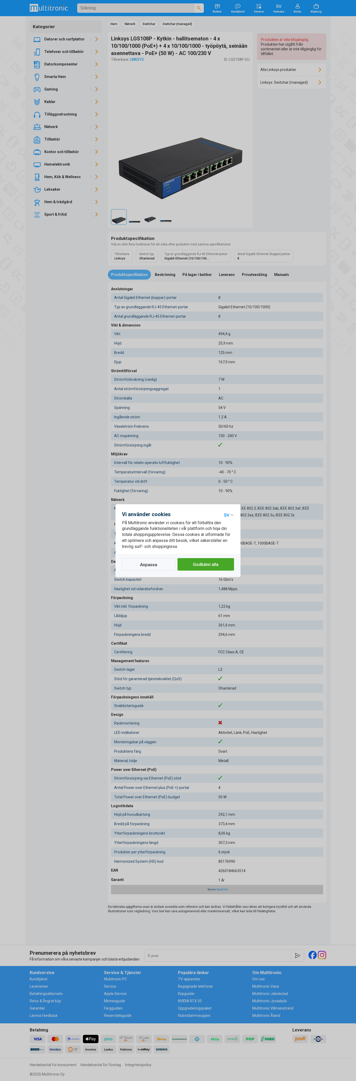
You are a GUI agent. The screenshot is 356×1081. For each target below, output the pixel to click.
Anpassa (148, 564)
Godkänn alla (205, 564)
